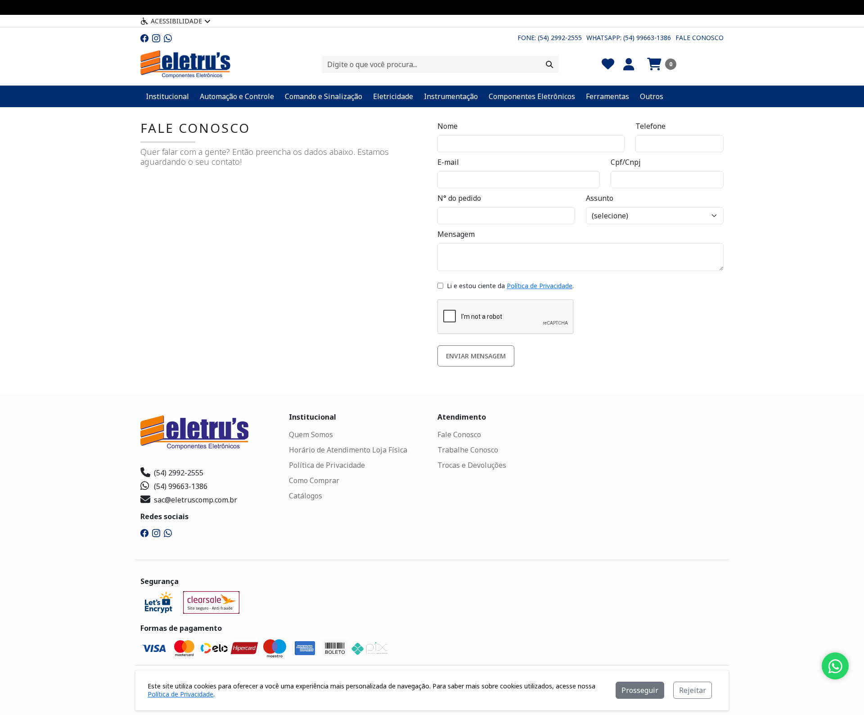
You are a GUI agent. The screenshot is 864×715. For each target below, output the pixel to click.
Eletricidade (393, 96)
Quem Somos (311, 434)
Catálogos (305, 496)
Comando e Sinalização (323, 96)
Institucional (167, 96)
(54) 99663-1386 (180, 486)
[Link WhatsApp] (168, 37)
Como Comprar (314, 480)
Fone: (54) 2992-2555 (550, 37)
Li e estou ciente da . (509, 285)
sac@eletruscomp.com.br (195, 500)
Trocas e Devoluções (471, 465)
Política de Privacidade (539, 285)
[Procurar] (549, 64)
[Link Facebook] (144, 37)
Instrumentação (451, 96)
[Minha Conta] (628, 64)
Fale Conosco (699, 37)
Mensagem (456, 234)
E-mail (448, 162)
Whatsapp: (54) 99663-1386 (628, 37)
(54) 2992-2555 (178, 473)
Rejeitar (692, 690)
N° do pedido (459, 198)
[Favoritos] (608, 64)
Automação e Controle (237, 96)
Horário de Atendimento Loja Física (348, 450)
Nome (447, 126)
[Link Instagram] (156, 37)
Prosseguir (639, 690)
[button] (662, 64)
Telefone (650, 126)
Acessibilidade (176, 21)
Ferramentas (607, 96)
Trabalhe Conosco (467, 450)
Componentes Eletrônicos (532, 96)
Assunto (599, 198)
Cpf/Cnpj (626, 162)
